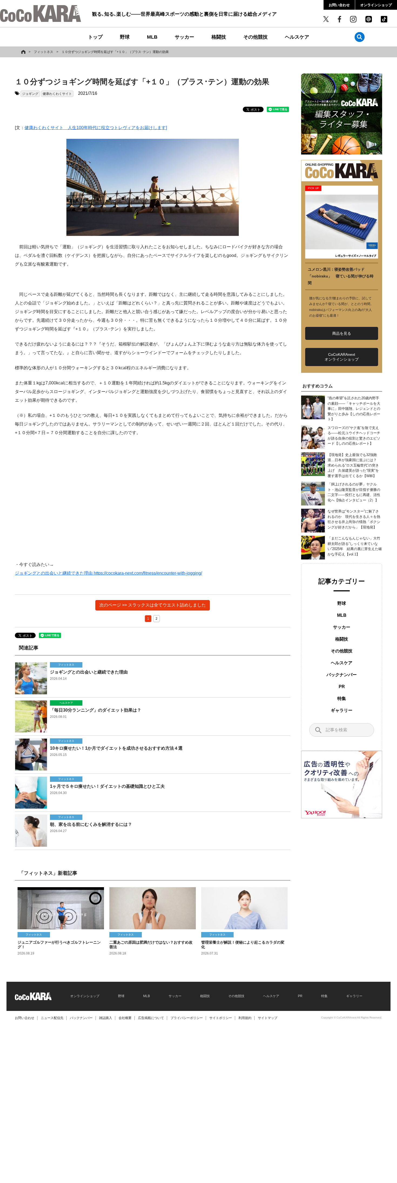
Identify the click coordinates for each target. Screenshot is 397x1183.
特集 (341, 698)
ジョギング (30, 94)
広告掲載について (151, 1018)
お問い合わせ (339, 5)
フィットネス (43, 52)
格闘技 (218, 37)
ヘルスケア (297, 37)
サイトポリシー (220, 1018)
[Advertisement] (152, 499)
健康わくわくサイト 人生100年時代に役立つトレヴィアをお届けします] (96, 127)
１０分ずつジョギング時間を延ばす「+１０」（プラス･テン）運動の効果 (115, 52)
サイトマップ (267, 1018)
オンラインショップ (376, 5)
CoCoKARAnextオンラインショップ (342, 356)
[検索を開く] (360, 37)
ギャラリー (341, 710)
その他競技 (255, 37)
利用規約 (244, 1018)
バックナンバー (342, 674)
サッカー (184, 37)
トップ (95, 37)
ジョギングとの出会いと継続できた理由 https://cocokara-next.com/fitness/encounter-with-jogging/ (108, 573)
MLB (152, 37)
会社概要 (125, 1018)
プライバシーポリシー (186, 1018)
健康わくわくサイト (57, 94)
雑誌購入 (105, 1018)
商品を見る (341, 333)
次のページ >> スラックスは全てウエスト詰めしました (152, 605)
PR (342, 686)
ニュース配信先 (52, 1018)
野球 (125, 37)
